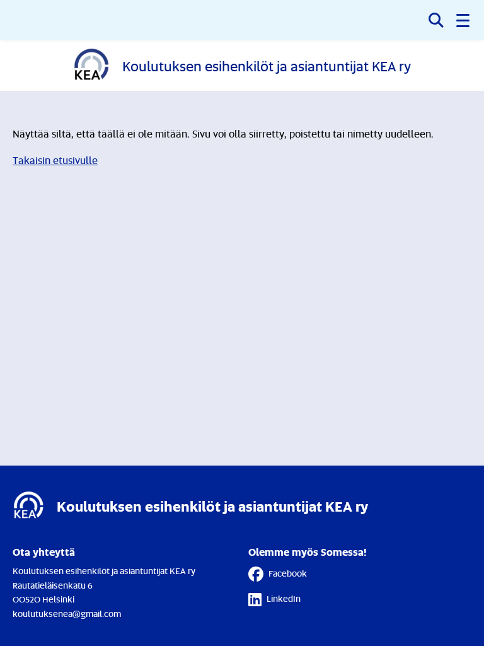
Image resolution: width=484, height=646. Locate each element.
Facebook (287, 573)
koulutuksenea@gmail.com (67, 614)
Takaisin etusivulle (55, 160)
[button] (463, 20)
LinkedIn (284, 598)
